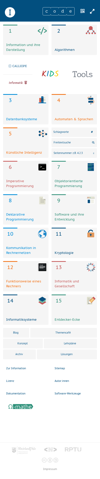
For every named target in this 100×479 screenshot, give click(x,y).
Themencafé (63, 332)
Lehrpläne (70, 343)
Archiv (19, 354)
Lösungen (67, 354)
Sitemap (60, 368)
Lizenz (10, 381)
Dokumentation (15, 393)
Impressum (50, 469)
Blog (15, 332)
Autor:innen (62, 381)
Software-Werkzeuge (68, 393)
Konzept (22, 343)
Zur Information (16, 368)
